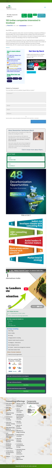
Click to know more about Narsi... (33, 150)
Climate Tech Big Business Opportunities (20, 458)
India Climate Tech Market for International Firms (10, 429)
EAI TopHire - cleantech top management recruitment (19, 347)
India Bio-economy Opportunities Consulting (20, 405)
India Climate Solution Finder (14, 349)
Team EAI (9, 25)
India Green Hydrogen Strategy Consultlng (10, 424)
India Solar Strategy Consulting (8, 409)
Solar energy (10, 330)
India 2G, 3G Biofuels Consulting (19, 427)
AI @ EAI (8, 456)
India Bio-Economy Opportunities (15, 354)
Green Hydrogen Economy (13, 345)
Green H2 (29, 15)
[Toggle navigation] (7, 1)
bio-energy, (13, 64)
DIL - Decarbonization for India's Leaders (16, 313)
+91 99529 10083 (12, 159)
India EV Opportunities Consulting (19, 410)
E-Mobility (10, 78)
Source (7, 47)
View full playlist (31, 72)
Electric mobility (11, 333)
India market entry (41, 15)
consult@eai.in (11, 165)
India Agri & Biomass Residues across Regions (18, 376)
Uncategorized (22, 25)
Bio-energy (23, 15)
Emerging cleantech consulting (14, 337)
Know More (26, 378)
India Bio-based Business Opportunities (16, 388)
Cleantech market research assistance (16, 340)
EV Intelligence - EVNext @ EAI (14, 342)
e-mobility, (18, 64)
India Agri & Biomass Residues (14, 382)
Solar (35, 14)
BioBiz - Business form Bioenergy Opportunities (18, 315)
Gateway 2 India (13, 68)
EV (8, 322)
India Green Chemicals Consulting (19, 440)
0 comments (29, 25)
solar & (8, 66)
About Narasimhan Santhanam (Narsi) (21, 130)
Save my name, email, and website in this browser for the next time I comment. (22, 118)
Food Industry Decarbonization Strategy (20, 445)
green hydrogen (14, 66)
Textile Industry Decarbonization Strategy (10, 452)
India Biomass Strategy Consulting (9, 418)
